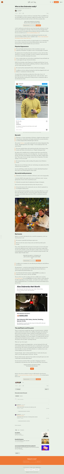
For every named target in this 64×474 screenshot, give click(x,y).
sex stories (17, 432)
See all (17, 453)
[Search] (50, 2)
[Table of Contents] (1, 237)
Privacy (31, 467)
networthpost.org (18, 278)
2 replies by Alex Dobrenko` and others (24, 411)
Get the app (37, 469)
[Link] (13, 46)
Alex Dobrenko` (19, 10)
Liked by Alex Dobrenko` (21, 405)
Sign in (61, 2)
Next (46, 389)
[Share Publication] (52, 2)
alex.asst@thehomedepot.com (33, 32)
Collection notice (38, 467)
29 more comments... (18, 425)
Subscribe (56, 2)
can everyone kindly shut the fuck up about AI (25, 445)
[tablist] (19, 396)
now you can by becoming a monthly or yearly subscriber (29, 375)
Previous (18, 389)
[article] (32, 435)
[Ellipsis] (48, 404)
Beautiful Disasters (19, 439)
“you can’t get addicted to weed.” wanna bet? (22, 440)
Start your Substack (29, 469)
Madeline (18, 404)
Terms (34, 467)
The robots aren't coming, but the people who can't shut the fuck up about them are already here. (27, 448)
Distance (22, 143)
